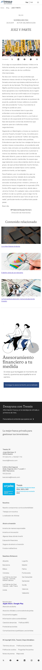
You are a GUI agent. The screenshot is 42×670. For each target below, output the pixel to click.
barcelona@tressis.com (11, 477)
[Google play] (18, 604)
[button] (12, 59)
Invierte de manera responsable (14, 528)
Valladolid (25, 593)
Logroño (25, 561)
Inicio (2, 8)
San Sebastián (27, 577)
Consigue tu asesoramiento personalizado (21, 385)
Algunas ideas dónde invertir (13, 536)
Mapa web (20, 654)
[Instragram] (31, 660)
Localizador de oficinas (11, 516)
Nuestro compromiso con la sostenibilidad (18, 508)
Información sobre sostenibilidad (14, 619)
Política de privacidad (24, 646)
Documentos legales (10, 615)
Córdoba (6, 573)
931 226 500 (7, 474)
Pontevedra (26, 573)
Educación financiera (10, 540)
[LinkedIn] (24, 660)
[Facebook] (10, 660)
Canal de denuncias (10, 623)
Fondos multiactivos (10, 548)
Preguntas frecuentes (26, 650)
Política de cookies (9, 650)
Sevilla (24, 585)
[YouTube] (17, 660)
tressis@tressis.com (10, 460)
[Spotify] (38, 660)
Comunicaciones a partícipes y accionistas (18, 631)
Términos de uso (9, 646)
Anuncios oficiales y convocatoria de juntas (18, 611)
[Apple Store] (8, 604)
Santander (25, 581)
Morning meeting (21, 20)
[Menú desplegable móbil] (38, 2)
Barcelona (6, 565)
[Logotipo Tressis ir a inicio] (6, 2)
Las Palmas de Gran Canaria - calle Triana (10, 585)
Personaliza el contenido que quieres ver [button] (17, 419)
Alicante (6, 561)
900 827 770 (17, 457)
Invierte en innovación (10, 532)
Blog (7, 8)
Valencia (25, 589)
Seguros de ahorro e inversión (13, 544)
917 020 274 (7, 457)
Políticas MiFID (24, 623)
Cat (31, 2)
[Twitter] (3, 660)
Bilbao (5, 569)
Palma (24, 569)
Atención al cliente (9, 607)
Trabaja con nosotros (10, 512)
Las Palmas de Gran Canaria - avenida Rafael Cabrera (10, 578)
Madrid (24, 565)
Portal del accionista (10, 627)
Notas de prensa (8, 654)
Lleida (5, 590)
